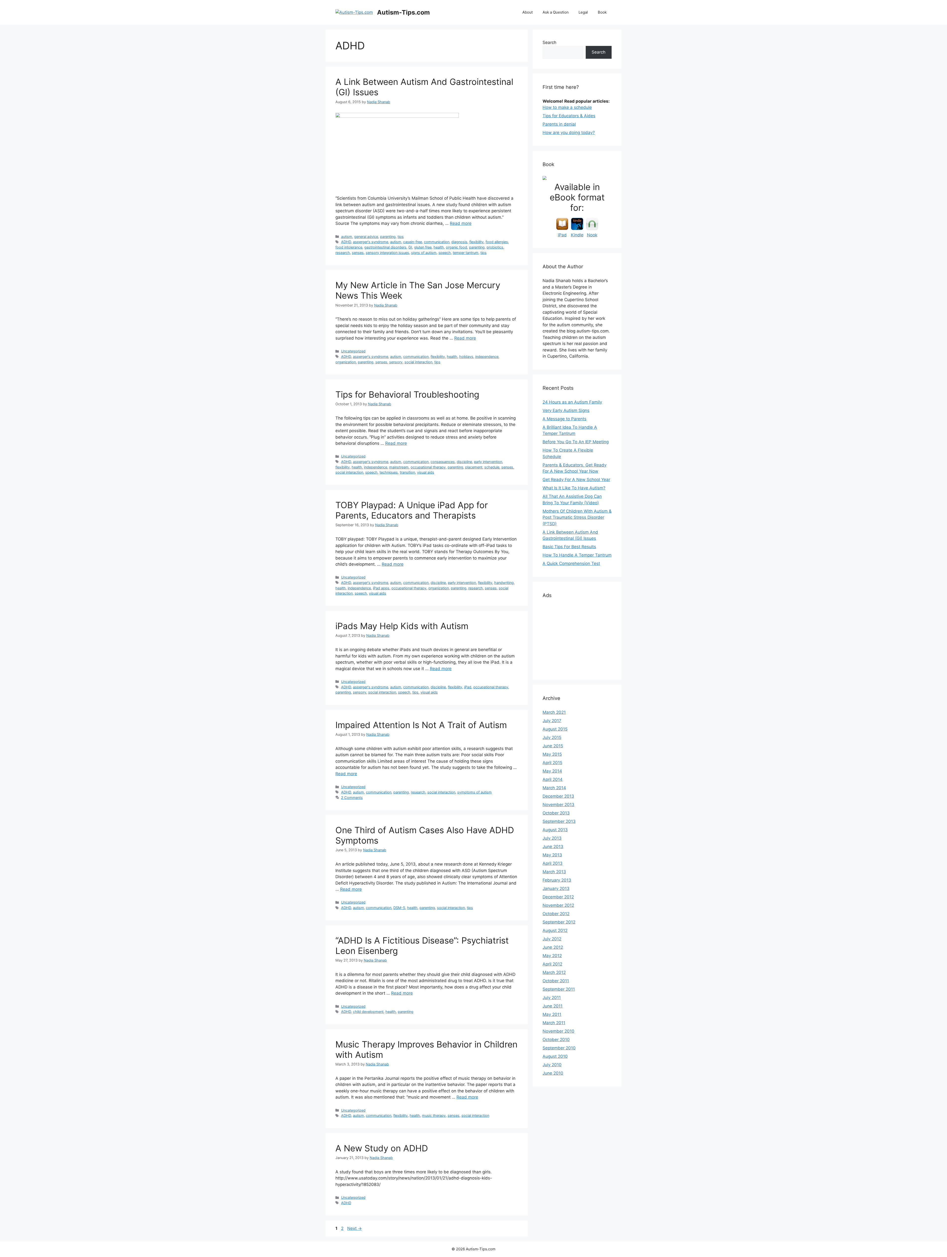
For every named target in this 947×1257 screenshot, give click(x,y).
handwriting (504, 582)
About (527, 12)
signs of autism (424, 253)
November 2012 (558, 905)
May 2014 (552, 771)
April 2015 (552, 762)
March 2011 (554, 1022)
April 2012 (552, 964)
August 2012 (555, 930)
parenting (388, 236)
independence (486, 356)
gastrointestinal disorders (385, 247)
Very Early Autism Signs (566, 410)
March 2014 (554, 787)
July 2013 (552, 838)
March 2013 (554, 871)
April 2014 (553, 779)
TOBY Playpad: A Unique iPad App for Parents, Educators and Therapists (411, 510)
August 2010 (555, 1056)
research (342, 253)
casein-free (412, 242)
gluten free (423, 247)
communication (436, 242)
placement (473, 467)
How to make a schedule (567, 107)
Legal (583, 12)
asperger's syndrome (370, 242)
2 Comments (352, 797)
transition (407, 472)
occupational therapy (428, 467)
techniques (389, 472)
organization (345, 362)
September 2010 (559, 1047)
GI (410, 247)
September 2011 (559, 989)
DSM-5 (399, 908)
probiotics (495, 247)
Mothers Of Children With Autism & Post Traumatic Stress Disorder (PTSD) (577, 517)
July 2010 (552, 1064)
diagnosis (459, 242)
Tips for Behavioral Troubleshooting (407, 394)
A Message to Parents (564, 418)
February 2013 (557, 880)
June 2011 (553, 1006)
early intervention (488, 462)
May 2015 (552, 754)
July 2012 (552, 938)
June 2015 (553, 745)
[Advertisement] (580, 637)
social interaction (418, 362)
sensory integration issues (387, 253)
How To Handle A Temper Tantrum (577, 555)
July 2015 (552, 737)
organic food (456, 247)
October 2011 (556, 980)
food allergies (497, 242)
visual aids (425, 472)
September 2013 (559, 821)
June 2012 (553, 947)
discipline (464, 462)
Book (602, 12)
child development (368, 1011)
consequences (443, 462)
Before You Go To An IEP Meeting (576, 441)
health (439, 247)
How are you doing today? (569, 132)
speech (444, 253)
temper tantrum (465, 253)
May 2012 (552, 955)
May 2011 (552, 1014)
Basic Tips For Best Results (569, 546)
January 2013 (556, 888)
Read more (461, 223)
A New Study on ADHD (381, 1148)
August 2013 (555, 829)
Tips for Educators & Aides (569, 115)
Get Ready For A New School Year (576, 479)
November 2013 (558, 804)
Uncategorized (353, 351)
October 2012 (556, 913)
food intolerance (348, 247)
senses (358, 253)
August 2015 (555, 729)
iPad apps (381, 588)
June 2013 (553, 846)
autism (346, 236)
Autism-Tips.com (403, 12)
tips (401, 236)
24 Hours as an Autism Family (572, 402)
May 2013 (552, 854)
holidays (466, 356)
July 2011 (552, 997)
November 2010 (558, 1031)
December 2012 (558, 896)
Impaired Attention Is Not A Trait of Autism (421, 725)
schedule (491, 467)
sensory (395, 362)
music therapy (434, 1115)
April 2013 (553, 863)
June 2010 (553, 1073)
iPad (467, 687)
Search (549, 42)
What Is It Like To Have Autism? (574, 487)
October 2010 (556, 1039)
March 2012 (554, 972)
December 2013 (558, 796)
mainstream (399, 467)
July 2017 (552, 720)
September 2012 (559, 922)
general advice (366, 236)
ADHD (346, 242)
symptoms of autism (474, 792)
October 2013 (556, 813)
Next (354, 1228)
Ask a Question (556, 12)
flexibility (476, 242)
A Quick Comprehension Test (571, 563)
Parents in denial (559, 124)
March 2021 (554, 712)
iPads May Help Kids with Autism (401, 626)
